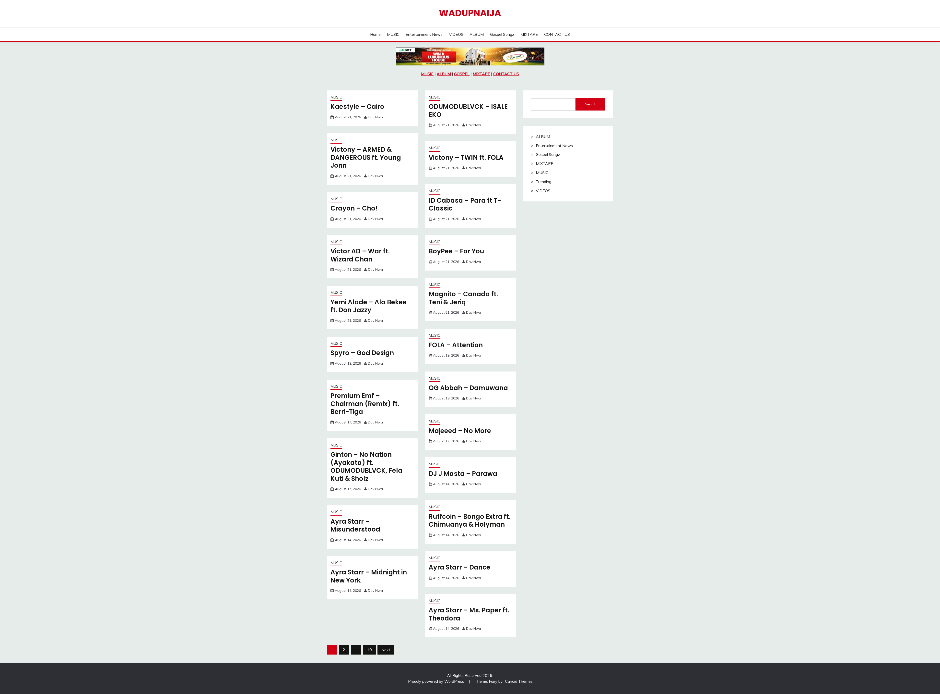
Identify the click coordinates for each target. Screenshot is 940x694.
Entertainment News (424, 34)
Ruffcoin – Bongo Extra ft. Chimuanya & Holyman (469, 520)
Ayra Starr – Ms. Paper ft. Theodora (469, 614)
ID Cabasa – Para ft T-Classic (465, 204)
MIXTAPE (529, 34)
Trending (543, 181)
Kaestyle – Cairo (357, 106)
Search (590, 104)
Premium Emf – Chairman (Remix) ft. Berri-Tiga (364, 403)
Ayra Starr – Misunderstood (355, 525)
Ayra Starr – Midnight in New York (368, 576)
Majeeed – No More (460, 430)
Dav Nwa (375, 117)
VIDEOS (456, 34)
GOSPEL (462, 73)
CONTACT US (557, 34)
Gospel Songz (502, 34)
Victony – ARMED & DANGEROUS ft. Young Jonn (365, 157)
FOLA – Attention (456, 345)
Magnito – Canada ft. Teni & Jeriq (463, 298)
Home (375, 34)
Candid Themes (519, 681)
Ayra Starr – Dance (459, 567)
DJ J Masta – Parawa (463, 473)
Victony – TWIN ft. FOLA (466, 157)
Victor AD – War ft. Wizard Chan (360, 255)
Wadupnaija (470, 13)
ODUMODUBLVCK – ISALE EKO (468, 110)
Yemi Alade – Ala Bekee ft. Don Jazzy (368, 306)
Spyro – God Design (362, 352)
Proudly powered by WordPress (436, 681)
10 (369, 649)
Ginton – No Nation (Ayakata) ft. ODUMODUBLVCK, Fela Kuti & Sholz (366, 466)
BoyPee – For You (456, 251)
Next (385, 649)
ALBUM (477, 34)
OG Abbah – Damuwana (468, 388)
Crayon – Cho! (353, 208)
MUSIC (393, 34)
